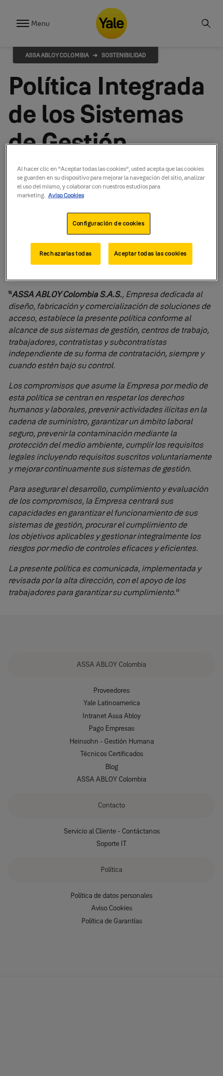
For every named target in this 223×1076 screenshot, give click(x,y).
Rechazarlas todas (65, 253)
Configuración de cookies (109, 223)
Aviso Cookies (66, 195)
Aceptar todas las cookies (150, 253)
